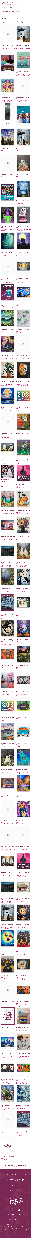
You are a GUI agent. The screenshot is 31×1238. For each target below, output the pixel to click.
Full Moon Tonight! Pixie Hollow (7, 592)
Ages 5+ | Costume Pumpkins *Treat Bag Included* (21, 1083)
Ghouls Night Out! (5, 875)
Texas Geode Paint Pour (7, 1134)
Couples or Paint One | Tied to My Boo (8, 462)
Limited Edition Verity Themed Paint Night (6, 566)
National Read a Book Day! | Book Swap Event (23, 230)
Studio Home (11, 2)
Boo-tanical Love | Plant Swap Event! (7, 385)
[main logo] (3, 2)
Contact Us (15, 1219)
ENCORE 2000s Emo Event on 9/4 (23, 49)
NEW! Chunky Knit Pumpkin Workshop (8, 49)
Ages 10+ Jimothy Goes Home (22, 773)
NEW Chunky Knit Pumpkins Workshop (6, 282)
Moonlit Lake (19, 203)
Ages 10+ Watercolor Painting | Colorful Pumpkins (6, 437)
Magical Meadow (20, 668)
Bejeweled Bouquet (21, 539)
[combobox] (8, 18)
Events (18, 2)
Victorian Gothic (20, 591)
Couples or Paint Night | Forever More (22, 695)
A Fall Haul (19, 746)
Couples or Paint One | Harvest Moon (22, 282)
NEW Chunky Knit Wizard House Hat (7, 1160)
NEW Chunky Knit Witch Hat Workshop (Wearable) (23, 488)
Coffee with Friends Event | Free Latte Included (23, 566)
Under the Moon (20, 255)
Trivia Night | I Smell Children (6, 953)
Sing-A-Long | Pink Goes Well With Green (7, 1005)
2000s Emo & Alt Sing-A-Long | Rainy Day (22, 152)
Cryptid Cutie (19, 720)
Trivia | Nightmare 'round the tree (7, 1109)
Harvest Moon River (21, 927)
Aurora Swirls (4, 152)
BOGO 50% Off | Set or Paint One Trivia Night (22, 850)
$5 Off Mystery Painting (7, 307)
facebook (12, 1209)
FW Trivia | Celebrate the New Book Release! (7, 643)
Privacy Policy (15, 1215)
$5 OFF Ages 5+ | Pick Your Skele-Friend (8, 850)
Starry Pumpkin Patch (22, 307)
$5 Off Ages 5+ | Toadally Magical (7, 230)
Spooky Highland (5, 668)
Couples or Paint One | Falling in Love (22, 1005)
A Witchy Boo (4, 772)
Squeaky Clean (5, 487)
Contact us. (15, 1166)
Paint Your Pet (20, 617)
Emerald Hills (4, 332)
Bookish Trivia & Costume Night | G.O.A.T (7, 979)
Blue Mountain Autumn (7, 746)
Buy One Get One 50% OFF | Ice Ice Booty (23, 1057)
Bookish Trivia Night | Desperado (6, 540)
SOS (17, 410)
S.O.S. (2, 720)
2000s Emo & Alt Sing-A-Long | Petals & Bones (22, 385)
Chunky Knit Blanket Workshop (6, 617)
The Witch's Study (5, 798)
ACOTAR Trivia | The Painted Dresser (21, 1031)
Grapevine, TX (4, 7)
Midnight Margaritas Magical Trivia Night (21, 462)
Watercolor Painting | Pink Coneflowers (7, 178)
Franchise (15, 1191)
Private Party (15, 1180)
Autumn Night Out (21, 798)
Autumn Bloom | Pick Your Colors (23, 359)
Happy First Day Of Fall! (22, 513)
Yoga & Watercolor (21, 332)
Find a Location (15, 1174)
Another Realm (5, 255)
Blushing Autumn (5, 694)
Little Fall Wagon (20, 901)
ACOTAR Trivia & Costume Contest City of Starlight (7, 1057)
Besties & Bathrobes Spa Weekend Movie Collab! (23, 75)
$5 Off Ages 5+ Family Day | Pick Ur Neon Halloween (8, 824)
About (15, 1185)
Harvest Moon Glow (6, 410)
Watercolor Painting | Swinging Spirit (22, 101)
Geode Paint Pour (21, 1108)
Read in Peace (20, 643)
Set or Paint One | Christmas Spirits (5, 1083)
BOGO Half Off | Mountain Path (7, 514)
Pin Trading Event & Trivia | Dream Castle (7, 359)
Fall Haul (18, 436)
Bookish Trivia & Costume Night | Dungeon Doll (23, 953)
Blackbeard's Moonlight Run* (7, 126)
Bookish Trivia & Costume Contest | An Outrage (7, 101)
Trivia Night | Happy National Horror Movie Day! (23, 979)
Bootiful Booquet (21, 177)
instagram (19, 1209)
